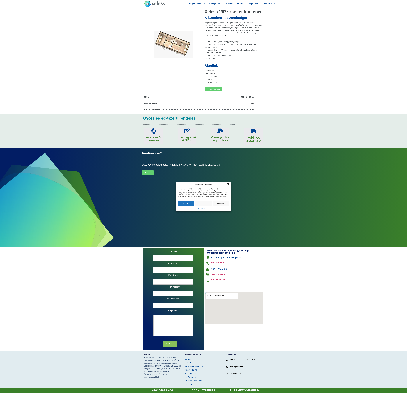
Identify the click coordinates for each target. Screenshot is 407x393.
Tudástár (229, 4)
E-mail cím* (173, 275)
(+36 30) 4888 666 (236, 367)
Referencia (241, 4)
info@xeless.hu (218, 274)
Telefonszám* (173, 287)
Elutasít (203, 203)
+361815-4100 (217, 262)
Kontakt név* (173, 263)
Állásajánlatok (215, 4)
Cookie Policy (202, 208)
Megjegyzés (173, 311)
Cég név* (173, 251)
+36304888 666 (218, 279)
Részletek (221, 203)
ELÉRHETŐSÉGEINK (244, 390)
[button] (228, 185)
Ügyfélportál (266, 4)
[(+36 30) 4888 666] (227, 367)
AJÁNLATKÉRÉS (203, 390)
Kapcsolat (253, 4)
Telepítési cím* (173, 299)
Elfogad (186, 203)
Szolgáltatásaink (195, 4)
